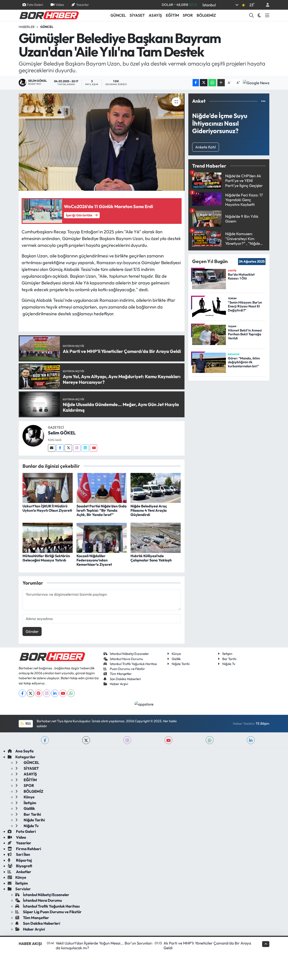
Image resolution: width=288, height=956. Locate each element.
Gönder (32, 631)
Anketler (23, 871)
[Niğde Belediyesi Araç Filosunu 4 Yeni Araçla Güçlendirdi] (155, 487)
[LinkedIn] (54, 693)
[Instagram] (77, 448)
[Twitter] (68, 448)
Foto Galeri (35, 4)
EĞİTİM (172, 15)
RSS (28, 723)
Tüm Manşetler (121, 674)
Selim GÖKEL (62, 433)
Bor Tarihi (229, 659)
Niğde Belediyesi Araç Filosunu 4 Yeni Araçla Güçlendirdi (148, 510)
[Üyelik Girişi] (265, 5)
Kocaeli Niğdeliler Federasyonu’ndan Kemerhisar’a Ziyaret (94, 560)
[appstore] (144, 703)
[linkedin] (251, 740)
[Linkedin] (85, 448)
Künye (176, 654)
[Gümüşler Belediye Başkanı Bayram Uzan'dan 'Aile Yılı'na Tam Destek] (101, 142)
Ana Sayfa (24, 751)
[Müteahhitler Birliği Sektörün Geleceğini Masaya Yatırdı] (47, 537)
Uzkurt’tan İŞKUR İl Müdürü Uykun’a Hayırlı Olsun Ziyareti (47, 508)
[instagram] (127, 740)
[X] (30, 693)
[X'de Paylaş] (203, 82)
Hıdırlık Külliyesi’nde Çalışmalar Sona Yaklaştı (151, 558)
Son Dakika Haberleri (125, 679)
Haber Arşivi (119, 684)
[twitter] (86, 740)
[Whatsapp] (71, 693)
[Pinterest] (38, 693)
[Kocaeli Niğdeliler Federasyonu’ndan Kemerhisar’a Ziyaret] (101, 537)
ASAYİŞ (155, 15)
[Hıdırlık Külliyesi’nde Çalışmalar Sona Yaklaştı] (155, 537)
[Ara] (251, 15)
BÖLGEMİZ (206, 15)
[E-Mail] (51, 448)
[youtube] (168, 740)
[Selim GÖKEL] (33, 435)
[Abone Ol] (256, 82)
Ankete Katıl (205, 147)
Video (59, 4)
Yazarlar (82, 4)
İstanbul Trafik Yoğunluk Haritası (133, 664)
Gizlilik (176, 659)
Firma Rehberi (28, 848)
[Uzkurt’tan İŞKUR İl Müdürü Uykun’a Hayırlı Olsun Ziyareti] (47, 487)
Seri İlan (22, 854)
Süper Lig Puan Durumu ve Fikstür (52, 911)
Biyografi (23, 865)
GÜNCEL (118, 15)
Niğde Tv (228, 664)
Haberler (27, 27)
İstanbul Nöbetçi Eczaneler (129, 654)
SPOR (188, 15)
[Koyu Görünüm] (259, 15)
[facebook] (45, 740)
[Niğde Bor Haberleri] (49, 15)
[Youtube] (93, 448)
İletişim (227, 654)
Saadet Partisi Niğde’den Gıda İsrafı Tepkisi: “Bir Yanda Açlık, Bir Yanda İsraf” (101, 510)
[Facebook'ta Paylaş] (196, 82)
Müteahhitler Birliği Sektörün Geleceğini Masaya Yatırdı (46, 558)
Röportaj (23, 860)
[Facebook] (60, 448)
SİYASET (137, 15)
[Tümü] (263, 101)
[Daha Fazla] (221, 82)
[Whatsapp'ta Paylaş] (212, 82)
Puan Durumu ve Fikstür (127, 669)
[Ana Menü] (267, 15)
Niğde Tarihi (180, 664)
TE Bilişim (262, 723)
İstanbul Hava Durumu (126, 659)
